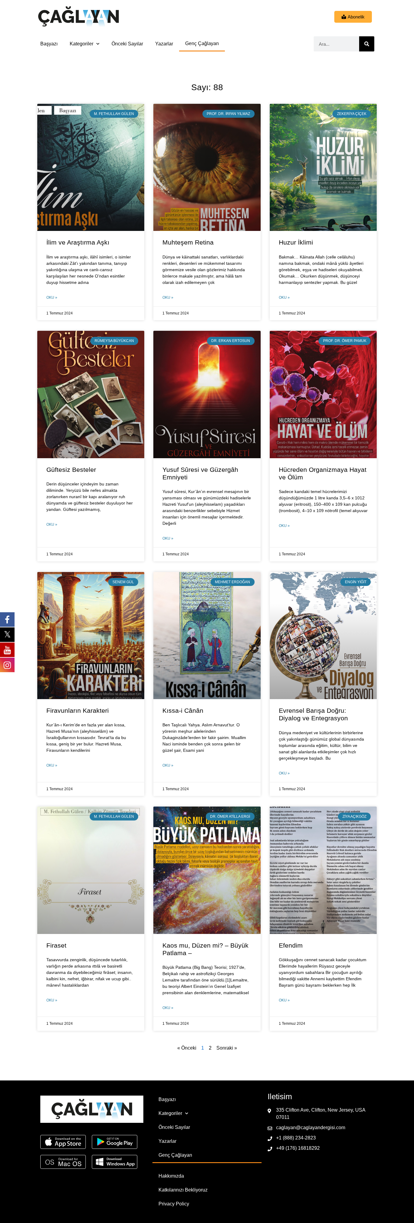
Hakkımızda (171, 1176)
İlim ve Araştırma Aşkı (77, 242)
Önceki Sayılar (127, 43)
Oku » (51, 297)
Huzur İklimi (296, 242)
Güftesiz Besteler (71, 469)
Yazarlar (164, 43)
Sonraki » (226, 1047)
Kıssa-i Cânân (182, 710)
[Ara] (366, 43)
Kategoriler (81, 43)
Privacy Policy (174, 1203)
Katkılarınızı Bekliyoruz (183, 1189)
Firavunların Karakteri (77, 710)
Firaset (56, 945)
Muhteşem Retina (188, 242)
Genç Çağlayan (202, 43)
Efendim (291, 945)
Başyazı (49, 43)
